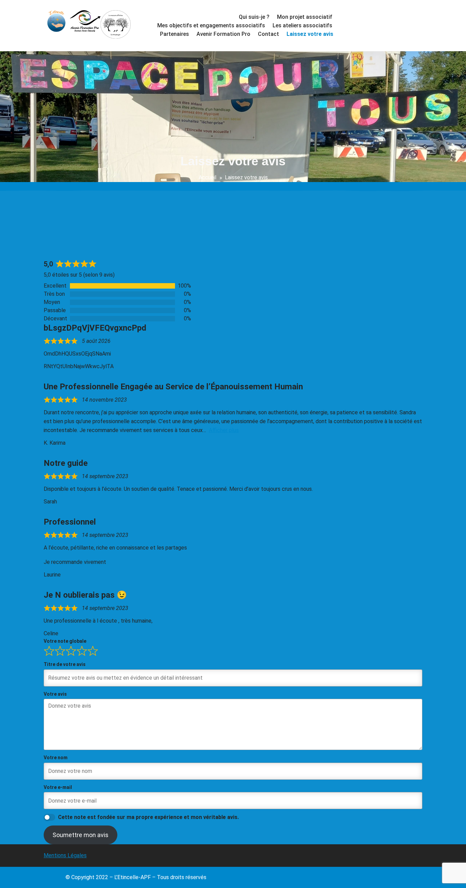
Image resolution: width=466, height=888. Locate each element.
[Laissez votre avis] (309, 34)
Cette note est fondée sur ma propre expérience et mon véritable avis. (148, 817)
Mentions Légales (65, 855)
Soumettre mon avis (80, 834)
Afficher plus (224, 430)
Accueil (207, 177)
